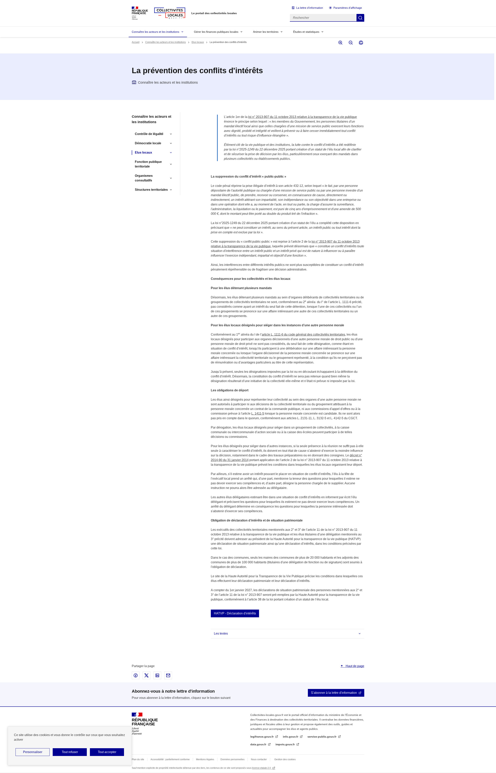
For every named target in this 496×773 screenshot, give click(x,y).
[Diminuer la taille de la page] (350, 42)
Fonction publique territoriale (148, 164)
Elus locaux (198, 42)
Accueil (136, 42)
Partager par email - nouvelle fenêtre (168, 675)
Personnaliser (32, 752)
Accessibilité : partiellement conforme (170, 759)
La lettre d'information (309, 7)
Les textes (221, 633)
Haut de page (354, 666)
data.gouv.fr (258, 744)
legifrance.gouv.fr (262, 736)
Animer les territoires (265, 31)
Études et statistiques (306, 31)
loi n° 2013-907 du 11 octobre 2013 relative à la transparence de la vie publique (302, 117)
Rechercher (360, 18)
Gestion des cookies (285, 759)
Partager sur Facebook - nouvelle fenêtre (136, 675)
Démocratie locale (148, 143)
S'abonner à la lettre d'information (334, 692)
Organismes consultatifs (144, 178)
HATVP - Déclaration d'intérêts (235, 613)
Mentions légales (205, 759)
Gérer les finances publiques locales (216, 31)
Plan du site (138, 759)
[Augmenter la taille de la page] (340, 42)
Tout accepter (107, 752)
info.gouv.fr (291, 736)
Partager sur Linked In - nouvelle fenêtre (157, 675)
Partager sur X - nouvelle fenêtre (146, 675)
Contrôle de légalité (149, 134)
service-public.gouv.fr (322, 736)
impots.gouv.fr (285, 744)
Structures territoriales (151, 189)
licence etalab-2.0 (261, 768)
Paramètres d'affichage (347, 7)
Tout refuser (70, 752)
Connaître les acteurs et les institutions (155, 31)
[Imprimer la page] (360, 42)
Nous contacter (259, 759)
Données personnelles (232, 759)
